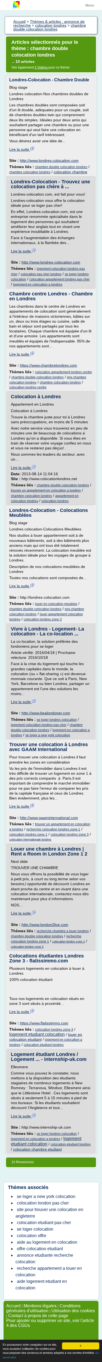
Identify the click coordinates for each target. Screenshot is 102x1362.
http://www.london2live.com (44, 924)
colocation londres (55, 501)
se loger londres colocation (57, 720)
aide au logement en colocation (47, 1242)
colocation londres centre (28, 387)
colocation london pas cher (43, 1203)
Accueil (13, 1306)
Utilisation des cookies (73, 1310)
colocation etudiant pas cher (44, 1222)
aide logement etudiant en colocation (41, 1284)
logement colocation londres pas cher (38, 725)
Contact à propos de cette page (38, 1315)
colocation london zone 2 (27, 946)
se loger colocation (35, 1229)
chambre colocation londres (29, 172)
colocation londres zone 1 (28, 834)
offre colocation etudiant (40, 1248)
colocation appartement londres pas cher (59, 279)
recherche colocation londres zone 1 (53, 829)
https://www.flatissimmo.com (44, 1023)
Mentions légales (40, 1306)
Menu (89, 5)
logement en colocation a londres (37, 284)
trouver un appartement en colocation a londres (46, 490)
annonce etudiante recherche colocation (44, 1258)
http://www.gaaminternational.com (49, 818)
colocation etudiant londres (44, 1045)
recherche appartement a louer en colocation (49, 1271)
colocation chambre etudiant (37, 1149)
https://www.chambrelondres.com (48, 365)
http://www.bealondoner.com (45, 713)
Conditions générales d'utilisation (43, 1308)
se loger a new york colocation (47, 735)
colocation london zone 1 (68, 941)
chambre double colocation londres (61, 167)
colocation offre (31, 1235)
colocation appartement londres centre (63, 372)
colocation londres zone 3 (43, 619)
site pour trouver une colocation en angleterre (49, 1212)
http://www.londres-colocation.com (49, 160)
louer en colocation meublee (56, 604)
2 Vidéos (41, 67)
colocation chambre (70, 172)
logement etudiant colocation (37, 1034)
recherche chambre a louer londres (63, 931)
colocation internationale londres (30, 839)
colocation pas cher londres (41, 274)
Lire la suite (19, 149)
